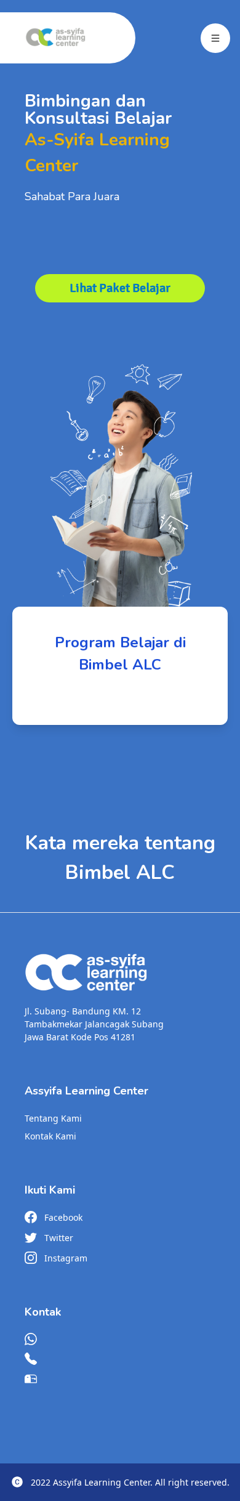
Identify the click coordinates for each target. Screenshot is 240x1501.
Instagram (65, 1258)
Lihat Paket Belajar (120, 288)
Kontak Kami (50, 1136)
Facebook (63, 1217)
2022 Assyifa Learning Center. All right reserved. (130, 1482)
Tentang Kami (53, 1118)
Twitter (58, 1238)
